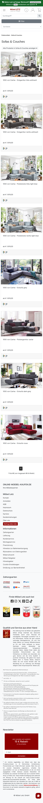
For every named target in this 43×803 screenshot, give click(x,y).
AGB (4, 504)
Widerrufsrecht (8, 555)
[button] (26, 10)
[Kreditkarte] (18, 587)
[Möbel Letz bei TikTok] (31, 601)
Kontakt (6, 498)
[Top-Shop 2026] (26, 612)
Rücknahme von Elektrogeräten (15, 552)
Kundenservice (8, 539)
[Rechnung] (28, 587)
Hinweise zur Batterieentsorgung (15, 548)
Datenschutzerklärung (31, 785)
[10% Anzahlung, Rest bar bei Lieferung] (18, 582)
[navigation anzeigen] (4, 10)
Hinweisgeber (8, 561)
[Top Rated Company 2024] (16, 612)
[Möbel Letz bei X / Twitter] (19, 601)
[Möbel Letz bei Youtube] (27, 601)
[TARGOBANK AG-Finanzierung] (8, 587)
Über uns (6, 520)
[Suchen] (39, 16)
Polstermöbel (6, 35)
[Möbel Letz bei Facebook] (12, 601)
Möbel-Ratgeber (9, 558)
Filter (22, 21)
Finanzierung (8, 545)
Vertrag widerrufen (10, 524)
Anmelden (6, 501)
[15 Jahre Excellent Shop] (6, 612)
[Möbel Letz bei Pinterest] (23, 601)
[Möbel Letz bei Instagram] (15, 601)
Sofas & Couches (16, 35)
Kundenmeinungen (10, 517)
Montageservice (9, 542)
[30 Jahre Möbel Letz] (6, 634)
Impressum (7, 507)
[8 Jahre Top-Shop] (36, 612)
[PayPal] (28, 582)
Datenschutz (7, 511)
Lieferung (6, 535)
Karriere (6, 514)
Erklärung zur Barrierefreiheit (14, 568)
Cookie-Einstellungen (11, 564)
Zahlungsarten (8, 532)
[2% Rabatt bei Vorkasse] (8, 582)
